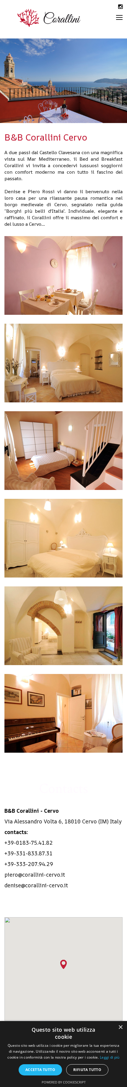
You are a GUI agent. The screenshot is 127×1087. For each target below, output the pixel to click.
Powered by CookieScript (64, 1082)
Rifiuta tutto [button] (87, 1069)
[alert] (63, 1054)
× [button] (120, 1027)
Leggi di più (110, 1057)
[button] (63, 964)
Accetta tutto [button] (40, 1069)
